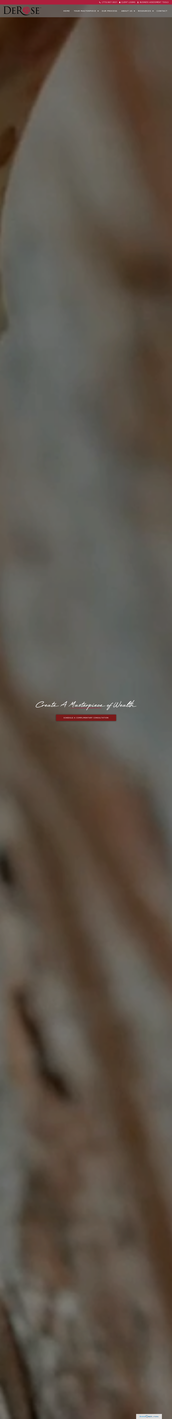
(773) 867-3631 (109, 2)
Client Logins (128, 2)
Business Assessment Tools (154, 2)
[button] (66, 10)
